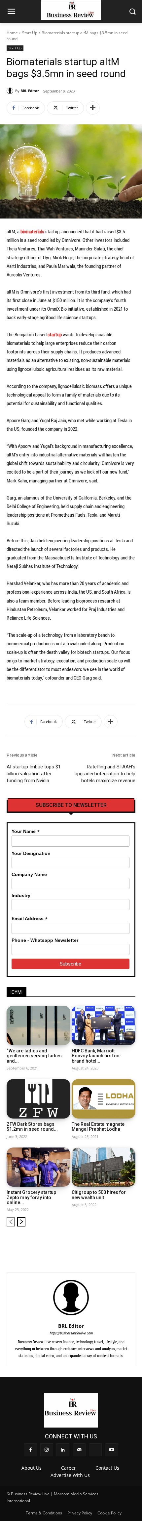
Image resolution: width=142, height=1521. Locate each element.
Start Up (29, 33)
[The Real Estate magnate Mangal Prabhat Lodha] (103, 1099)
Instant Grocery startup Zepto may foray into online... (31, 1197)
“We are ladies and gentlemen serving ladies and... (34, 1056)
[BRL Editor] (11, 91)
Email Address (30, 918)
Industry (21, 895)
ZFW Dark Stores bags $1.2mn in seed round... (32, 1126)
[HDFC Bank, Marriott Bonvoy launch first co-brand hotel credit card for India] (103, 1025)
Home (12, 33)
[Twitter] (119, 1243)
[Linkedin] (97, 1243)
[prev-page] (11, 1221)
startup (55, 334)
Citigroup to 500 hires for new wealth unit (99, 1195)
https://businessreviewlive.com (71, 1332)
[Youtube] (131, 1243)
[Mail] (109, 1243)
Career (68, 1468)
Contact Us (107, 1468)
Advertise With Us (70, 1475)
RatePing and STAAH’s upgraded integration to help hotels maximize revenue (105, 774)
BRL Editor (29, 90)
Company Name (29, 874)
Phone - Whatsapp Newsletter (45, 940)
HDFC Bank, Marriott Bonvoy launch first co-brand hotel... (97, 1056)
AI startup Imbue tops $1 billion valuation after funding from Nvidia (34, 774)
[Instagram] (86, 1243)
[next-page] (21, 1221)
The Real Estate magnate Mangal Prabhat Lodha (98, 1126)
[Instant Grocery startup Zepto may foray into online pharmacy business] (38, 1167)
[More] (93, 108)
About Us (31, 1468)
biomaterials (32, 231)
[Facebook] (75, 1243)
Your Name (26, 831)
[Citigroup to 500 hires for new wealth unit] (103, 1167)
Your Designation (31, 853)
